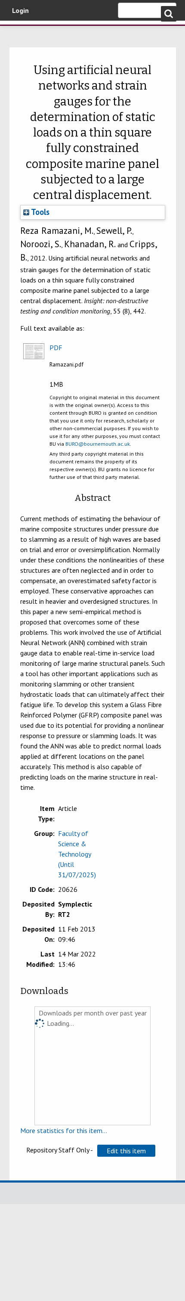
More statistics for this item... (63, 1130)
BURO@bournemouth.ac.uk (97, 444)
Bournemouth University (19, 32)
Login (20, 10)
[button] (126, 1151)
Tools (39, 212)
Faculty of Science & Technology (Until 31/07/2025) (77, 854)
